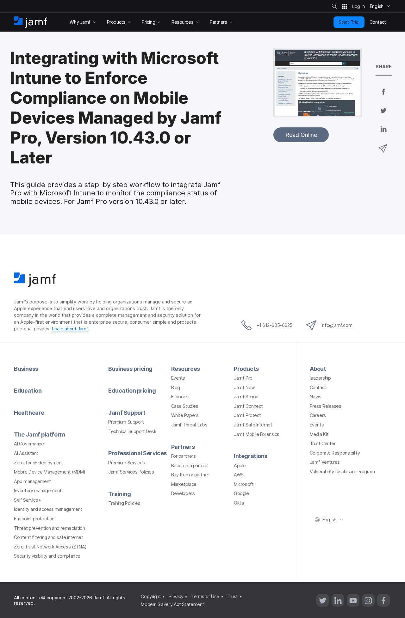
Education (27, 390)
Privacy (176, 596)
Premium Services (126, 462)
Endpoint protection (34, 518)
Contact (318, 387)
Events (178, 378)
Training (119, 494)
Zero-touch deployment (38, 462)
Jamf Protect (247, 415)
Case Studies (184, 406)
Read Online (301, 135)
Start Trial (349, 22)
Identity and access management (48, 509)
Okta (239, 502)
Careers (318, 415)
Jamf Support (127, 412)
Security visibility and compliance (47, 556)
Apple (240, 465)
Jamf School (246, 396)
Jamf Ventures (325, 462)
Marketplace (183, 484)
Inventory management (37, 490)
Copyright (151, 596)
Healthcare (29, 412)
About (318, 368)
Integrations (250, 456)
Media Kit (319, 434)
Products (246, 368)
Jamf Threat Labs (189, 424)
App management (32, 481)
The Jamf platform (39, 434)
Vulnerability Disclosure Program (342, 471)
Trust (232, 596)
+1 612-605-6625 (274, 325)
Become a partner (189, 465)
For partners (183, 456)
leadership (320, 378)
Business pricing (130, 368)
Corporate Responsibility (335, 453)
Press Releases (325, 406)
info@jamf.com (336, 325)
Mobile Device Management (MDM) (49, 471)
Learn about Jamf (70, 328)
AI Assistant (26, 453)
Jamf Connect (248, 406)
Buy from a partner (190, 474)
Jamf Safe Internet (253, 424)
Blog (175, 387)
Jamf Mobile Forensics (256, 434)
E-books (180, 396)
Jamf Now (244, 387)
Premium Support (126, 422)
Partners (183, 447)
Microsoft (243, 484)
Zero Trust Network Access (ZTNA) (50, 546)
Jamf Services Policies (131, 471)
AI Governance (29, 443)
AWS (239, 474)
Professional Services (137, 453)
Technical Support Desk (132, 431)
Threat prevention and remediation (49, 528)
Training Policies (124, 503)
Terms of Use (205, 596)
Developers (183, 493)
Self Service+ (27, 500)
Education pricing (132, 390)
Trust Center (323, 443)
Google (241, 493)
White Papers (185, 415)
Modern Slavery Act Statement (172, 604)
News (315, 396)
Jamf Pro (243, 378)
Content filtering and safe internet (48, 537)
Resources (185, 368)
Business (26, 368)
